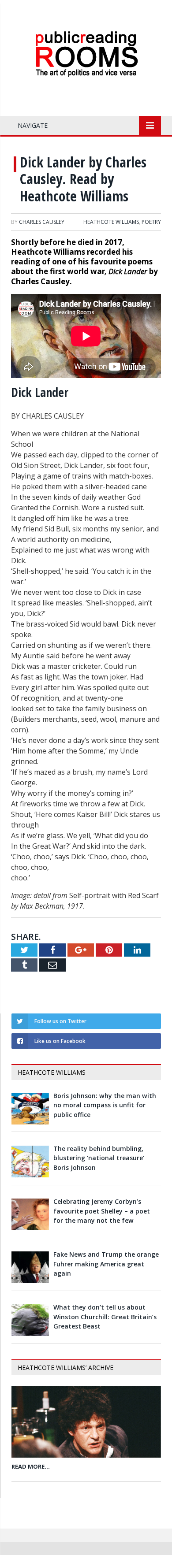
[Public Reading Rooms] (86, 37)
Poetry (151, 222)
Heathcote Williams (111, 222)
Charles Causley (41, 222)
